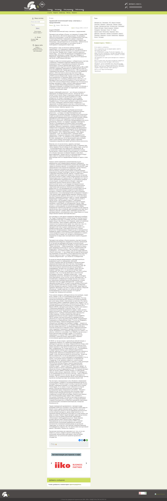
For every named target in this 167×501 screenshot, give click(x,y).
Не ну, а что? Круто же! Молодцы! (104, 69)
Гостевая (101, 37)
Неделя (55, 12)
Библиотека (115, 35)
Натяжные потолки (38, 49)
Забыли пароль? (37, 32)
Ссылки (109, 35)
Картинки (112, 31)
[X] (84, 440)
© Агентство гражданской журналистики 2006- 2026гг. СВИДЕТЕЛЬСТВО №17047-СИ (83, 499)
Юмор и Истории (99, 28)
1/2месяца (62, 12)
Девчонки (97, 33)
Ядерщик (121, 35)
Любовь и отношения (112, 33)
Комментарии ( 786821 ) (102, 43)
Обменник (103, 35)
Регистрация (37, 31)
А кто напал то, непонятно (101, 47)
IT (111, 30)
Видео (120, 24)
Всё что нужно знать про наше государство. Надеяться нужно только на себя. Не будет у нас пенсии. (109, 61)
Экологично (98, 71)
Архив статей (98, 31)
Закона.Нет (109, 24)
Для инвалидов (38, 51)
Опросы (121, 33)
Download (97, 35)
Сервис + (37, 47)
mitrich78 (33, 40)
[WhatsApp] (87, 440)
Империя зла (98, 22)
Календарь (121, 26)
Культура (103, 30)
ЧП (110, 22)
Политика (97, 24)
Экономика (105, 22)
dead (72, 28)
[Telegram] (82, 440)
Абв (62, 25)
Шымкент (103, 24)
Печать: (51, 25)
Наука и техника (116, 22)
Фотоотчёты (106, 31)
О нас (108, 30)
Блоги (96, 37)
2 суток (49, 12)
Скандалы (97, 30)
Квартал (74, 12)
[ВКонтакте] (80, 440)
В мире (51, 18)
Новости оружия (108, 28)
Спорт (114, 30)
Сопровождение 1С (60, 455)
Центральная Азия (104, 26)
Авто (117, 31)
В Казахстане (113, 26)
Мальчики (103, 33)
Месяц (68, 12)
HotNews (116, 28)
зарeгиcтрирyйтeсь (75, 484)
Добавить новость (134, 4)
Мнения (115, 24)
